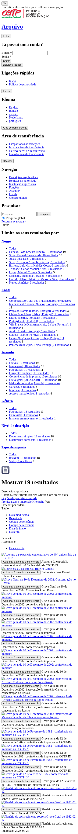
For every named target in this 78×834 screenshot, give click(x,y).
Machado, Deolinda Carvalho (34, 275)
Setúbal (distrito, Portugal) (32, 334)
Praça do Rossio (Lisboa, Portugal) (37, 310)
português (15, 120)
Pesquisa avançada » (14, 221)
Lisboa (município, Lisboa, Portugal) (39, 314)
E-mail (7, 52)
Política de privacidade (22, 84)
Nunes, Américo (26, 282)
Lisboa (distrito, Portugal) (32, 317)
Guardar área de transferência (26, 154)
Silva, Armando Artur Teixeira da (37, 262)
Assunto (8, 352)
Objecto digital (18, 197)
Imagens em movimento (31, 418)
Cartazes (22, 386)
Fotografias (24, 369)
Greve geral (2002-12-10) (33, 379)
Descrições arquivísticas (23, 177)
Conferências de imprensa (33, 376)
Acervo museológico (29, 393)
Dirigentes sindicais (29, 373)
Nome (6, 241)
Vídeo (20, 461)
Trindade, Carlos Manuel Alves (35, 269)
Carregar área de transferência (27, 150)
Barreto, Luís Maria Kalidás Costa (37, 265)
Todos (12, 248)
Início (12, 81)
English (13, 107)
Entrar (6, 36)
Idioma (6, 91)
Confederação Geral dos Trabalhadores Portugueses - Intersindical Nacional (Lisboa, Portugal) (42, 302)
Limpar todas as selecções (24, 144)
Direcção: (7, 538)
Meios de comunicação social (34, 383)
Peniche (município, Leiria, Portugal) (39, 344)
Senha (6, 56)
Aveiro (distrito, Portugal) (32, 331)
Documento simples (29, 436)
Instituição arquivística (22, 184)
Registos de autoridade (22, 180)
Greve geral (24, 366)
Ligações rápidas (12, 64)
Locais (13, 194)
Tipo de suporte (14, 447)
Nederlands (16, 117)
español (13, 114)
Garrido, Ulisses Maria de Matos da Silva (41, 279)
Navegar (7, 161)
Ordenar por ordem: (13, 505)
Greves (22, 362)
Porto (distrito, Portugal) (31, 321)
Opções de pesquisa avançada (19, 498)
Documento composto (30, 439)
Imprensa (22, 390)
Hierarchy (38, 501)
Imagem (22, 457)
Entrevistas (23, 415)
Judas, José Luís (26, 258)
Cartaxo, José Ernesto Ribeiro (35, 251)
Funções (14, 187)
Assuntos (14, 190)
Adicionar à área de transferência (21, 561)
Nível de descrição (15, 426)
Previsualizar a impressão (17, 501)
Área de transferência (15, 127)
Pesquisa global (15, 218)
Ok (4, 3)
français (13, 110)
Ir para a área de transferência (26, 147)
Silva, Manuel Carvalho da (33, 255)
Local (6, 290)
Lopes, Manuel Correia (30, 272)
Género (7, 401)
